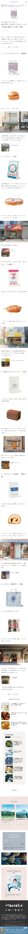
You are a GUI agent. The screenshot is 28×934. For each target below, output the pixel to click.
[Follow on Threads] (21, 910)
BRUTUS (5, 924)
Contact (14, 919)
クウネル (21, 924)
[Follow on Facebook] (9, 910)
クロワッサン (15, 924)
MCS (22, 925)
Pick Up (14, 801)
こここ (20, 925)
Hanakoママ (16, 925)
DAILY (8, 737)
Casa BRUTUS (10, 924)
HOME (2, 5)
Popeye (24, 924)
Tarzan (10, 925)
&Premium (7, 925)
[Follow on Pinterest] (15, 910)
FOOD (6, 5)
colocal (13, 925)
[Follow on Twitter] (12, 910)
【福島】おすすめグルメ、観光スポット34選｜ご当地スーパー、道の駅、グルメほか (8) (16, 930)
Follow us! (14, 862)
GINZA (18, 924)
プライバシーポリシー (16, 847)
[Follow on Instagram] (6, 910)
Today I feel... (6, 927)
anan (3, 924)
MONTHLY (19, 737)
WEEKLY (13, 737)
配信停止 (22, 844)
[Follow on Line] (18, 910)
